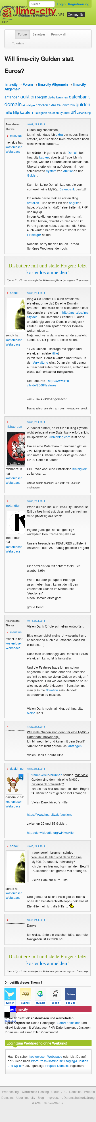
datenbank (79, 96)
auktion (28, 96)
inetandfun (13, 505)
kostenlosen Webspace (14, 149)
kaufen (26, 112)
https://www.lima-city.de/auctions (49, 814)
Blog (41, 1097)
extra (52, 105)
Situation (52, 690)
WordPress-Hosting (15, 14)
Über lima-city (25, 1097)
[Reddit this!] (57, 1003)
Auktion (68, 171)
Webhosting (10, 1091)
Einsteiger (34, 234)
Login (61, 4)
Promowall (58, 34)
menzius (16, 135)
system (65, 112)
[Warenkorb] (12, 19)
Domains (39, 14)
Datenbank (67, 189)
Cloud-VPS (56, 14)
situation (53, 113)
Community (75, 14)
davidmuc (16, 768)
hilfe (8, 112)
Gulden (32, 175)
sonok (14, 292)
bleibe (51, 97)
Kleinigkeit (79, 469)
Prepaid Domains (57, 1065)
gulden (83, 104)
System (51, 171)
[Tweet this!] (12, 1003)
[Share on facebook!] (72, 1003)
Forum (22, 34)
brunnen (62, 97)
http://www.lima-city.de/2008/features (48, 382)
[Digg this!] (27, 1003)
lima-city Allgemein (53, 84)
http (16, 112)
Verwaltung (40, 362)
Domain (73, 152)
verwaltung (84, 113)
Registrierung (78, 4)
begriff (42, 97)
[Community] (12, 32)
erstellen (42, 105)
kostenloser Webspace (18, 6)
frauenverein (66, 105)
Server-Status (53, 1103)
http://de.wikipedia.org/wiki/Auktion (51, 832)
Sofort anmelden (69, 1022)
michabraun (14, 426)
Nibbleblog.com (59, 437)
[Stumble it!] (42, 1003)
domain (13, 104)
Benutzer (39, 34)
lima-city (10, 84)
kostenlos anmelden (46, 272)
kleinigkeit (40, 113)
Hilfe (5, 22)
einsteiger (29, 105)
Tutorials (18, 43)
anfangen (11, 97)
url (73, 111)
